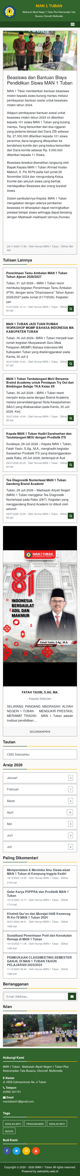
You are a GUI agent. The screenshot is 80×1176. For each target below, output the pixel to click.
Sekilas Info (57, 1123)
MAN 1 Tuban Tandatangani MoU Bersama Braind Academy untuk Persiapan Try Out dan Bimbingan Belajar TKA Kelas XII (40, 382)
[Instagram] (27, 1151)
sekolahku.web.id (47, 1171)
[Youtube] (37, 1151)
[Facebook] (8, 1151)
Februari (39, 789)
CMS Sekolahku (18, 754)
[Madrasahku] (40, 1031)
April (39, 812)
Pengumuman (35, 1123)
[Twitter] (17, 1151)
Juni (39, 835)
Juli (39, 846)
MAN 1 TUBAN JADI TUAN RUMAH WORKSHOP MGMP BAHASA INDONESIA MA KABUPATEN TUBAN (40, 327)
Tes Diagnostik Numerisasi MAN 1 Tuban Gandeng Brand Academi (36, 482)
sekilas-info (13, 1123)
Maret (39, 801)
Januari (39, 777)
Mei (39, 824)
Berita (9, 1131)
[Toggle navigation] (72, 24)
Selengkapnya (40, 731)
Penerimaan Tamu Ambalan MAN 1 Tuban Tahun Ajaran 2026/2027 (36, 275)
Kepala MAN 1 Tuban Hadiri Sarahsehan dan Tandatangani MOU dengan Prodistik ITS (39, 435)
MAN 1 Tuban (43, 1167)
